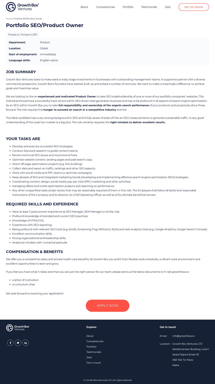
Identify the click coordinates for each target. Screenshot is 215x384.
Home (9, 18)
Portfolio (128, 7)
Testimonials (149, 7)
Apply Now (107, 306)
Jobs (168, 7)
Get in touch (193, 7)
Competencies (105, 7)
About (84, 7)
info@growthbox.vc (183, 335)
